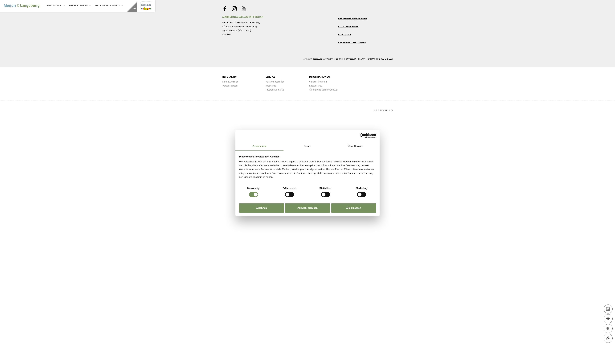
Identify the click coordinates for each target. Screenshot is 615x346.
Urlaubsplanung (107, 5)
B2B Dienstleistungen (352, 42)
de (371, 110)
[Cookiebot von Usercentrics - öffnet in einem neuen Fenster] (362, 135)
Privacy (361, 59)
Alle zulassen (353, 207)
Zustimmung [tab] (259, 146)
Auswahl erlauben (307, 207)
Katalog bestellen (275, 82)
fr (392, 110)
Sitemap (371, 59)
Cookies (339, 59)
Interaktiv (229, 77)
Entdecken (54, 5)
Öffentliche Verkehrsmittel (323, 90)
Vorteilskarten (230, 86)
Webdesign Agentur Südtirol (226, 110)
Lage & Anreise (230, 82)
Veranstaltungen (318, 82)
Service (270, 77)
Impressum (351, 59)
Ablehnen (261, 207)
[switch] (289, 194)
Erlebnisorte (78, 5)
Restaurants (315, 86)
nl (386, 110)
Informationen (319, 77)
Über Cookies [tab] (355, 146)
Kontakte (344, 34)
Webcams (271, 86)
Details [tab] (308, 146)
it (376, 110)
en (381, 110)
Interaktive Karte (275, 90)
